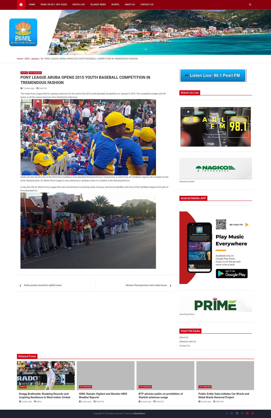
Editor (38, 401)
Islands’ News (98, 4)
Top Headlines (35, 73)
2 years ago (27, 401)
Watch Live (79, 4)
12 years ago (28, 88)
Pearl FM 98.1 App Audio (54, 4)
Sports (115, 4)
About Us (130, 4)
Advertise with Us (187, 341)
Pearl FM (43, 88)
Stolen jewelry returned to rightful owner (43, 285)
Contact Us (146, 4)
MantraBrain (139, 413)
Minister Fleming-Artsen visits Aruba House (146, 285)
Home (32, 4)
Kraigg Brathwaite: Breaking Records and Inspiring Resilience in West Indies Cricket (44, 395)
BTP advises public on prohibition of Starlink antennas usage (161, 395)
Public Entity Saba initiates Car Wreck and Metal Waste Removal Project (223, 395)
